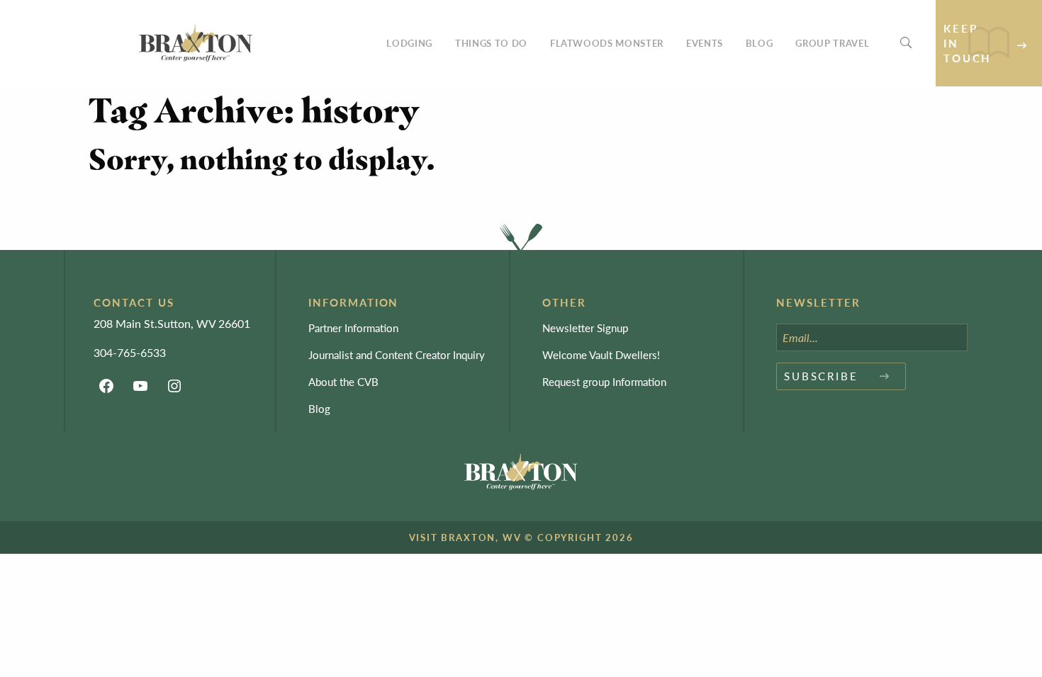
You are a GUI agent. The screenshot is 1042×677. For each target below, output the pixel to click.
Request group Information (604, 381)
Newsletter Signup (585, 327)
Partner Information (353, 327)
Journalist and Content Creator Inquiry (396, 354)
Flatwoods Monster (606, 43)
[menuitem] (409, 43)
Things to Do (491, 43)
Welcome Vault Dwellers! (601, 354)
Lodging (409, 43)
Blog (759, 43)
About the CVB (343, 381)
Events (704, 43)
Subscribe (821, 375)
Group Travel (832, 43)
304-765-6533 (130, 352)
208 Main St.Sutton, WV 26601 (172, 323)
